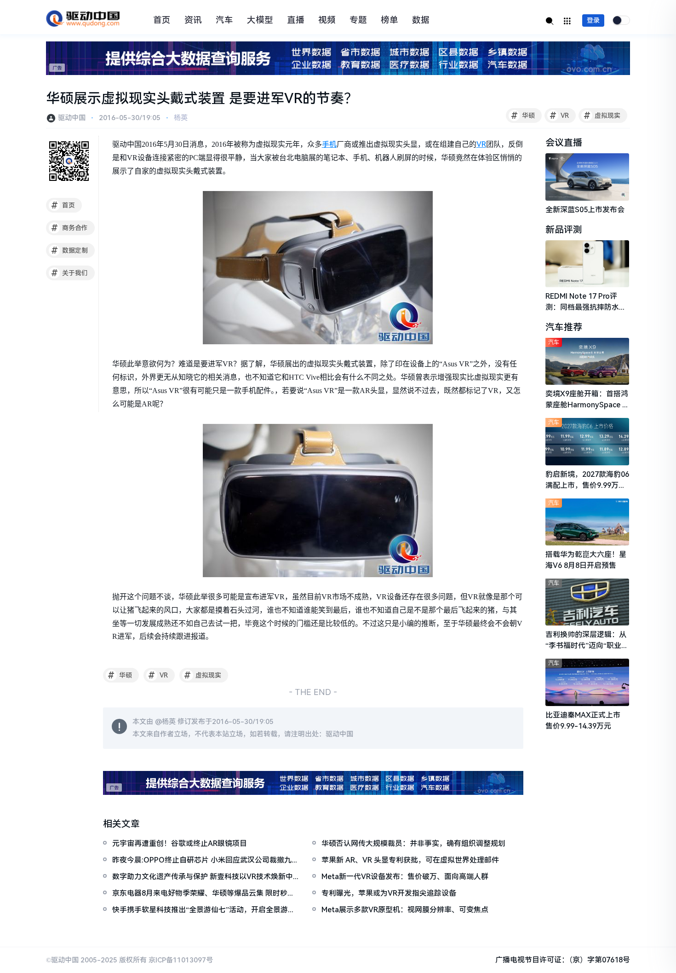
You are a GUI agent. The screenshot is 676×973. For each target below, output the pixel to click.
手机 (329, 144)
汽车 (224, 20)
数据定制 (69, 250)
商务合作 (69, 227)
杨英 (181, 118)
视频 (327, 20)
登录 (593, 20)
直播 (295, 20)
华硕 (523, 115)
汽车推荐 (563, 327)
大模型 (260, 20)
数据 (421, 20)
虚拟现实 (602, 115)
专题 (358, 20)
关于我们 (69, 272)
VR (559, 115)
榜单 (389, 20)
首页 (162, 20)
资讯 (193, 20)
